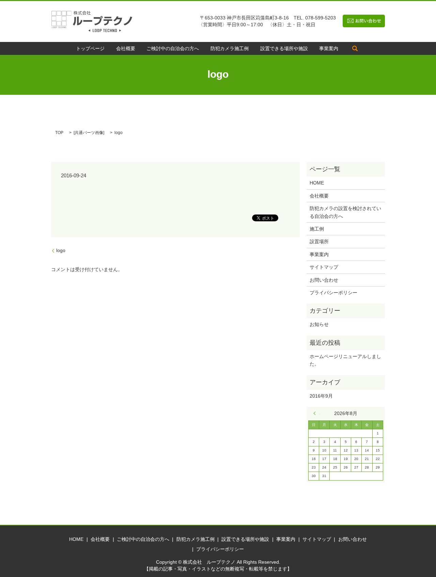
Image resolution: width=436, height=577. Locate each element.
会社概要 (125, 48)
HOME (317, 183)
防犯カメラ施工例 (230, 48)
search (355, 48)
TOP (59, 132)
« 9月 (316, 413)
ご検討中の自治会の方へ (172, 48)
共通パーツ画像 (89, 132)
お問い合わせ (324, 280)
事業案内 (328, 48)
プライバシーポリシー (333, 292)
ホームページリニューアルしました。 (345, 360)
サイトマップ (324, 267)
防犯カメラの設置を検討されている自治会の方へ (345, 212)
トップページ (90, 48)
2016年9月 (321, 396)
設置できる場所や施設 (284, 48)
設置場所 (319, 241)
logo (60, 250)
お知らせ (319, 324)
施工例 (317, 229)
